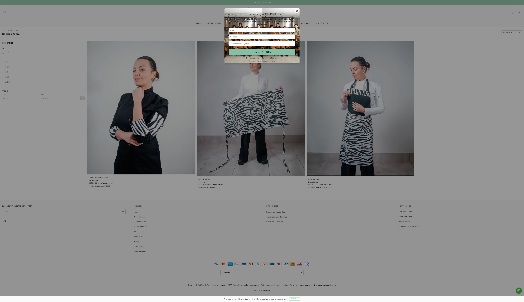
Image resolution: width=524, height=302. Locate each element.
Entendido (295, 299)
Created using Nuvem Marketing (262, 61)
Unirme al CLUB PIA (262, 52)
